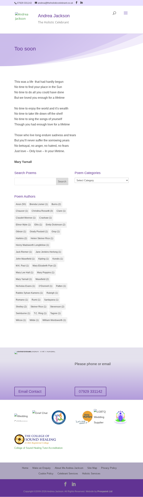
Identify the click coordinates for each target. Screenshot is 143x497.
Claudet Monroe (26, 217)
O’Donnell (45, 286)
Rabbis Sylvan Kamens (29, 293)
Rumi (36, 299)
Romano (22, 299)
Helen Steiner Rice (42, 238)
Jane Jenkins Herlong (48, 252)
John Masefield (25, 258)
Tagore (55, 313)
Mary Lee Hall (24, 272)
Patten (61, 286)
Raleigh (52, 293)
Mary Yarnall (24, 279)
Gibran (21, 231)
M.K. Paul (22, 265)
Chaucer (22, 211)
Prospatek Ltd (104, 491)
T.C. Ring (40, 313)
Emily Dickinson (55, 224)
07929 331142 (90, 391)
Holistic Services (91, 473)
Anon (21, 204)
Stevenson (57, 306)
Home (25, 468)
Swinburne (23, 313)
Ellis (38, 224)
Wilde (34, 320)
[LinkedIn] (81, 2)
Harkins (21, 238)
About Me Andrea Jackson (69, 468)
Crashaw (45, 217)
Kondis (58, 258)
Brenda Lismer (39, 204)
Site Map (92, 468)
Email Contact (30, 391)
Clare (61, 211)
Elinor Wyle (23, 224)
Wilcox (21, 320)
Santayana (51, 299)
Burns (56, 204)
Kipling (43, 258)
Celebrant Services (68, 473)
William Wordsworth (54, 320)
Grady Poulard (39, 231)
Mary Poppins (45, 272)
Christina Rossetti (42, 211)
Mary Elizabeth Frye (44, 265)
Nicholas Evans (25, 286)
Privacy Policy (109, 468)
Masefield (42, 279)
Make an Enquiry (41, 468)
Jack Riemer (24, 252)
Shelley (21, 306)
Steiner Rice (38, 306)
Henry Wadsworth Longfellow (32, 245)
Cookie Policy (46, 473)
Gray (56, 231)
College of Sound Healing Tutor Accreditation (38, 448)
